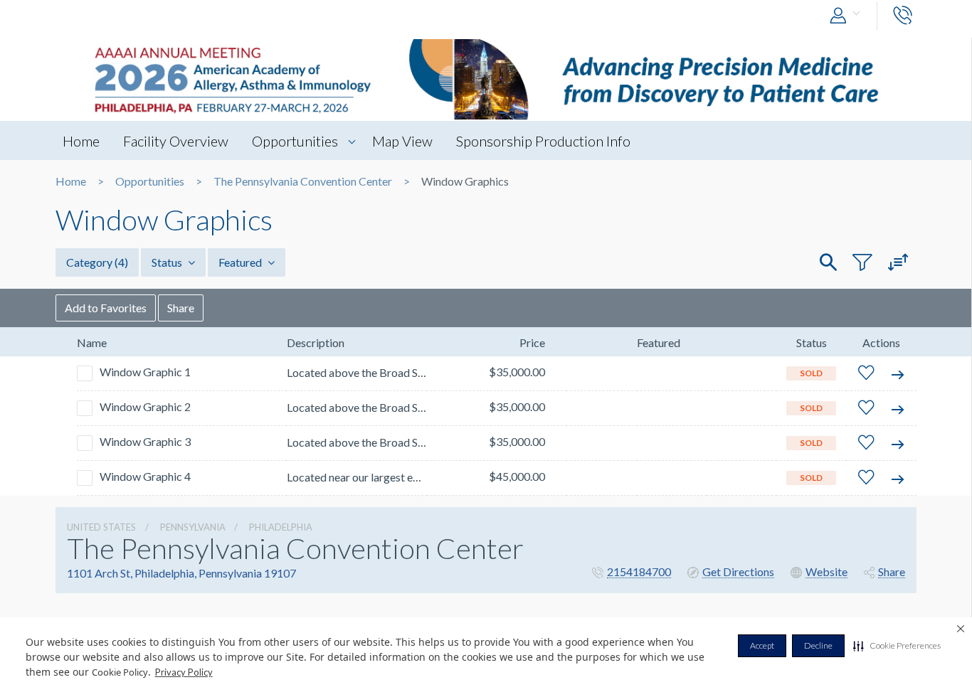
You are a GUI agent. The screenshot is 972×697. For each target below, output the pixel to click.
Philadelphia (280, 527)
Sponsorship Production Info (543, 140)
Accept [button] (762, 645)
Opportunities (295, 140)
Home (81, 140)
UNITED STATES (101, 527)
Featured (241, 262)
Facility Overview (175, 140)
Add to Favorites (106, 307)
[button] (897, 645)
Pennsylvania (193, 527)
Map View (402, 140)
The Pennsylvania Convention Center (302, 181)
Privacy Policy (184, 672)
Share (180, 307)
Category (97, 262)
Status (168, 262)
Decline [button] (818, 645)
